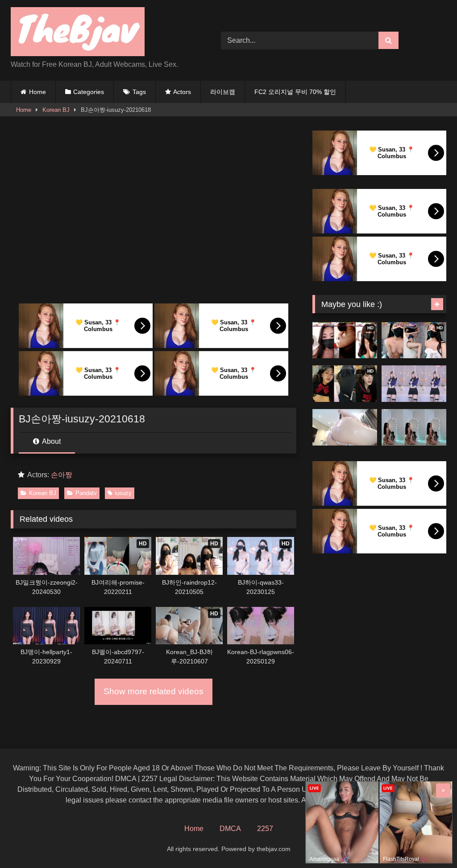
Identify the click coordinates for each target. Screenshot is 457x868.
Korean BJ (56, 109)
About (51, 441)
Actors (182, 91)
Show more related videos (154, 691)
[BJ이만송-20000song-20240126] (414, 427)
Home (37, 91)
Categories (88, 91)
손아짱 (61, 475)
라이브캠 (222, 91)
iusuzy (123, 493)
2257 (265, 828)
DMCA (230, 828)
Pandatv (86, 493)
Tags (139, 91)
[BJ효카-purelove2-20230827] (414, 383)
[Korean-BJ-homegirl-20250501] (344, 427)
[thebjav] (102, 33)
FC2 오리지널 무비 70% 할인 (295, 91)
